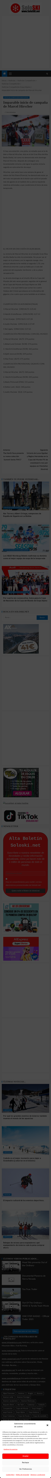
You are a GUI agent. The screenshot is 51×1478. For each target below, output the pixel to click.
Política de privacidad (22, 1474)
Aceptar (25, 1456)
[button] (47, 1425)
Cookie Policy (10, 1474)
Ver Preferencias (25, 1469)
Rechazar (25, 1462)
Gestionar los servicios (10, 1449)
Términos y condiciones (37, 1474)
